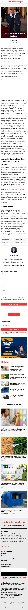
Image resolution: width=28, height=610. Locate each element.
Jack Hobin (15, 40)
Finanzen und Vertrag (6, 597)
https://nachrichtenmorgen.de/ (14, 257)
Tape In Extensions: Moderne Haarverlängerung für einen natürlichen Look (17, 397)
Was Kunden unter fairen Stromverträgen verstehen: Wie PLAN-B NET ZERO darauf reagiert (18, 383)
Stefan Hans (5, 433)
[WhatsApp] (18, 314)
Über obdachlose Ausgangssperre (18, 242)
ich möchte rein (13, 329)
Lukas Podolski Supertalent (17, 189)
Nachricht (9, 30)
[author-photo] (2, 434)
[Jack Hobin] (14, 250)
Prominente (18, 30)
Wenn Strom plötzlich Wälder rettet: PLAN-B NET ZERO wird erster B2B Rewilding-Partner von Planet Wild (18, 376)
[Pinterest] (15, 314)
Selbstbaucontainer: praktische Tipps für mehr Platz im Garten (17, 390)
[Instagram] (5, 546)
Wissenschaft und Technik (7, 592)
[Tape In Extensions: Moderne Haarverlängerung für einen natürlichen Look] (5, 396)
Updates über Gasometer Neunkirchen (7, 242)
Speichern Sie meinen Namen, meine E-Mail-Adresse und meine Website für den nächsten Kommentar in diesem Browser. (13, 299)
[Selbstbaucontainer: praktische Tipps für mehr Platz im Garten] (5, 390)
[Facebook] (9, 314)
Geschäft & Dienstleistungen (7, 586)
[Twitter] (12, 314)
